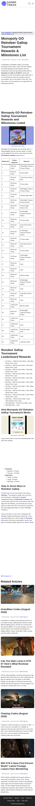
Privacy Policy (11, 800)
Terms (18, 800)
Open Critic (25, 800)
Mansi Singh (25, 59)
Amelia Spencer (24, 617)
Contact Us (29, 798)
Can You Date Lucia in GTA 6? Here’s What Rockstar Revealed (16, 664)
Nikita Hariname (24, 671)
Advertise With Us (8, 798)
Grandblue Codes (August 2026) (15, 610)
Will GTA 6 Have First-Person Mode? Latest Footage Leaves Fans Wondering (17, 766)
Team (22, 798)
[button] (29, 3)
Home (3, 32)
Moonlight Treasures (22, 499)
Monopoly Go (8, 32)
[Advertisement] (17, 18)
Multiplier (4, 495)
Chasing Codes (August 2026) (14, 715)
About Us (17, 798)
